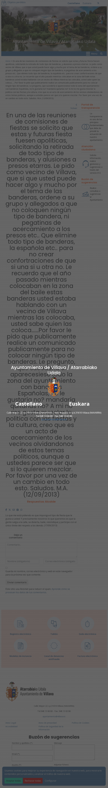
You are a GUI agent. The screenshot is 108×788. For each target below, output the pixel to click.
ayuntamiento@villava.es (54, 419)
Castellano (28, 403)
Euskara (79, 403)
